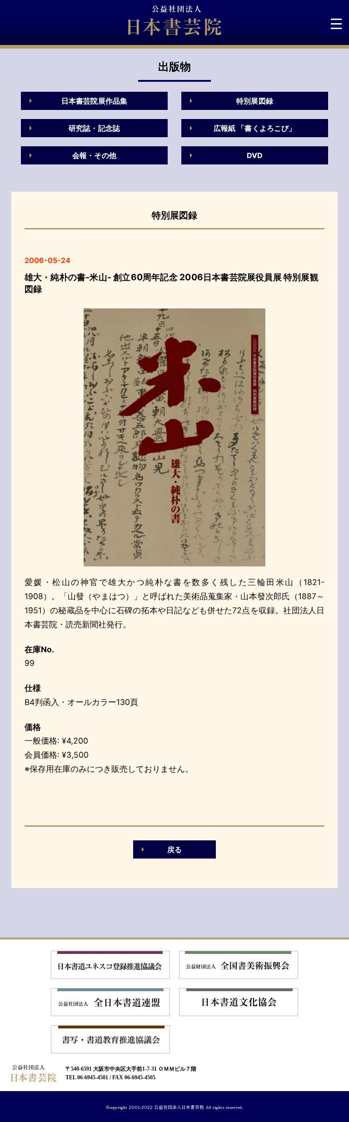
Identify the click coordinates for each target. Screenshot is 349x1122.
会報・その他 (94, 155)
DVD (255, 155)
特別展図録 (254, 100)
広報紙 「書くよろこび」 (255, 128)
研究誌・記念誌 (94, 128)
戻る (174, 849)
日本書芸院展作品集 (94, 100)
